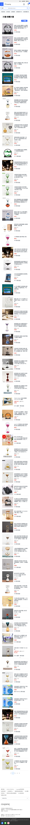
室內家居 (8, 11)
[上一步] (8, 773)
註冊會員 (23, 1)
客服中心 (27, 1)
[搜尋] (27, 8)
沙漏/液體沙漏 (26, 11)
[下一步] (22, 773)
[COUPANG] (5, 805)
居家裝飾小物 (19, 11)
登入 (20, 1)
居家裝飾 (13, 11)
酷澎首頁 (3, 11)
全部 (2, 8)
